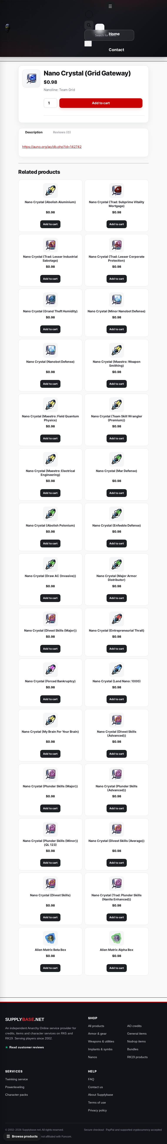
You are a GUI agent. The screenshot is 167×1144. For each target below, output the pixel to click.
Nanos (92, 1057)
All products (96, 1026)
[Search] (88, 44)
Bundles (132, 1049)
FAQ (91, 1079)
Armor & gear (97, 1033)
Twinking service (16, 1079)
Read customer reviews (26, 1047)
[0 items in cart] (99, 28)
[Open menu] (110, 6)
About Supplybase (100, 1094)
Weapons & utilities (101, 1041)
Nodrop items (136, 1041)
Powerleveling (14, 1087)
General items (137, 1033)
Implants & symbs (100, 1049)
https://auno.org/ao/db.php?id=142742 (52, 147)
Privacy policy (97, 1110)
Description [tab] (34, 132)
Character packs (16, 1094)
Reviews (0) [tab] (62, 132)
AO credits (134, 1026)
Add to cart (101, 103)
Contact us (95, 1087)
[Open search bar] (89, 25)
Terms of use (97, 1102)
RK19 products (137, 1057)
